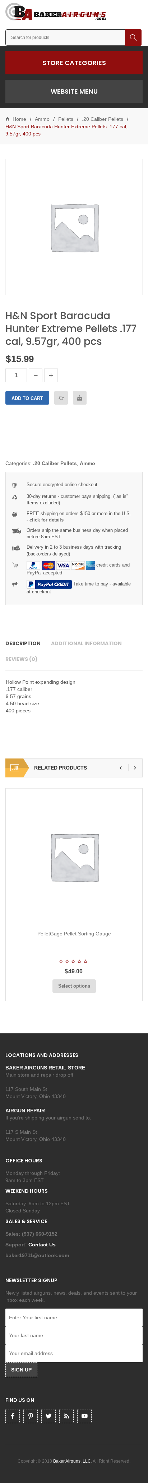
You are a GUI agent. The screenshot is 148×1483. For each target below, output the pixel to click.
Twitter (48, 1416)
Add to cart (27, 398)
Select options (74, 986)
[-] (35, 375)
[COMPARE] (61, 398)
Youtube (84, 1416)
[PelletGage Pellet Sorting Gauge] (74, 857)
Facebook (12, 1416)
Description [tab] (23, 643)
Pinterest (30, 1416)
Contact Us (42, 1244)
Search (133, 37)
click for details (46, 520)
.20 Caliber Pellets (102, 119)
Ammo (42, 119)
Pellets (65, 119)
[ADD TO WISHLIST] (80, 398)
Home (19, 119)
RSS (66, 1416)
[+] (51, 375)
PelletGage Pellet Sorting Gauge (74, 933)
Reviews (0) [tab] (21, 659)
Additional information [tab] (86, 643)
